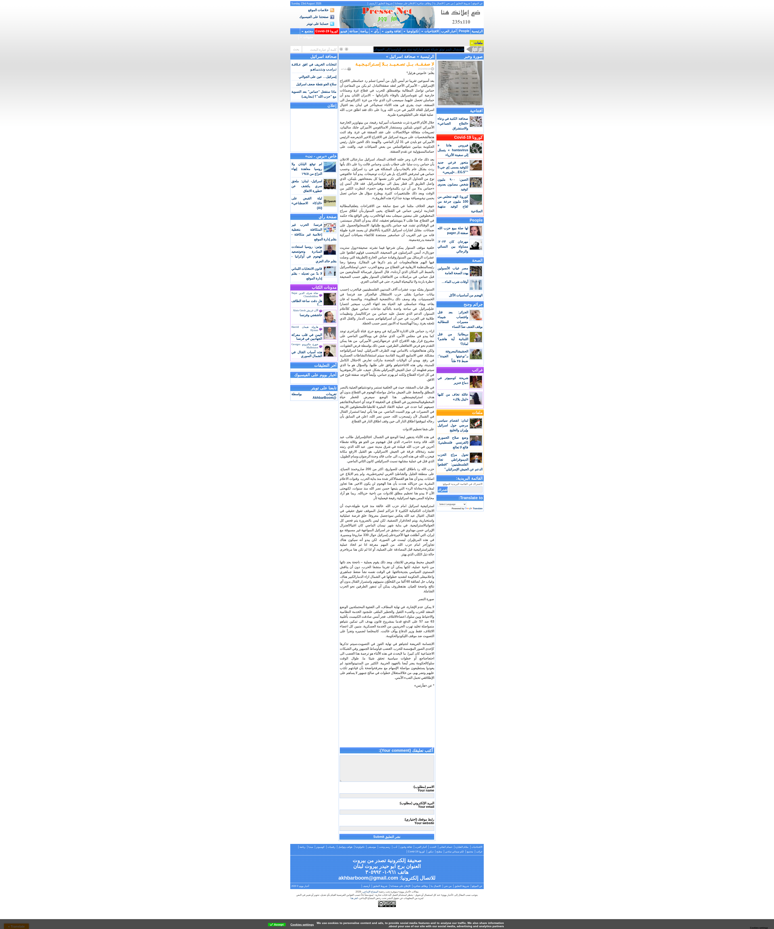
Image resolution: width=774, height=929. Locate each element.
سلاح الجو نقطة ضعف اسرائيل (316, 84)
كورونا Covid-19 (326, 31)
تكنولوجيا (413, 31)
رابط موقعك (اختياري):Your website (419, 821)
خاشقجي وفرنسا (311, 315)
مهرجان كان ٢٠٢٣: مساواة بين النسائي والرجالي (453, 246)
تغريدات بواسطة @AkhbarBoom (313, 395)
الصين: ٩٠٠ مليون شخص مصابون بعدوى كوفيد (453, 184)
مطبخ (439, 851)
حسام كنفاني (445, 847)
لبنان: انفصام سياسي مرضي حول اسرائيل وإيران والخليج (453, 425)
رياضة (364, 31)
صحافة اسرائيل (402, 56)
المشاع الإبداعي (370, 891)
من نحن (450, 3)
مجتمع (309, 31)
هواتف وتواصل (345, 847)
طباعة (344, 69)
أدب (395, 847)
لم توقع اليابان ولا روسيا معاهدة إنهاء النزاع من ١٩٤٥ (306, 168)
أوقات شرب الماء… (455, 281)
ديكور (430, 851)
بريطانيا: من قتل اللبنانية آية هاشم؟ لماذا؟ (453, 339)
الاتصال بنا (439, 3)
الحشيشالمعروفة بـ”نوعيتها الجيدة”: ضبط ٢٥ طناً (453, 356)
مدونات (308, 37)
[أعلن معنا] (460, 27)
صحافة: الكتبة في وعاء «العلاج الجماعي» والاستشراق (453, 123)
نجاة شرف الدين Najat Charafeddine (304, 295)
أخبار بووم (387, 17)
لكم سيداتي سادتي (454, 851)
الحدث (433, 847)
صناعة (353, 31)
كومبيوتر (320, 847)
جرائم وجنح (473, 304)
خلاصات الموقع (318, 10)
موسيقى (371, 847)
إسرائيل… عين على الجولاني (317, 76)
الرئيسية (477, 31)
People (464, 31)
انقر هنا (354, 898)
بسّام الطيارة (461, 847)
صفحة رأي (328, 217)
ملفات (478, 43)
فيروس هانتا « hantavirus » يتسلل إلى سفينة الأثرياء (453, 150)
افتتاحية (476, 110)
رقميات (331, 847)
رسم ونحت (384, 847)
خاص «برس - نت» (321, 156)
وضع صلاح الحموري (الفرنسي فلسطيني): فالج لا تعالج (453, 442)
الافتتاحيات (431, 31)
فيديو (343, 31)
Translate (478, 508)
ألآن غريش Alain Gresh (305, 310)
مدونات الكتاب (324, 287)
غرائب (477, 370)
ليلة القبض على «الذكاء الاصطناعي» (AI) (306, 203)
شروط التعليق (463, 3)
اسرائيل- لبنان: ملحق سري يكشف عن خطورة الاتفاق (306, 186)
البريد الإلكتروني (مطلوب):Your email (416, 804)
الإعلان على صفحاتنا (405, 3)
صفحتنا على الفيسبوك (314, 17)
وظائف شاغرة (424, 3)
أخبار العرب (449, 31)
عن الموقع (477, 3)
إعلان (332, 105)
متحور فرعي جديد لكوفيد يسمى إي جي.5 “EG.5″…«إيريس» (453, 167)
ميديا (310, 847)
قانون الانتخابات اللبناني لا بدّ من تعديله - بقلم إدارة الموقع (306, 273)
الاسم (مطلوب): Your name (423, 788)
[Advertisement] (387, 719)
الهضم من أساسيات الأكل (466, 295)
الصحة (477, 260)
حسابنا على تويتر (318, 23)
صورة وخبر (473, 56)
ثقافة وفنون (393, 31)
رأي (376, 31)
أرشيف (372, 3)
